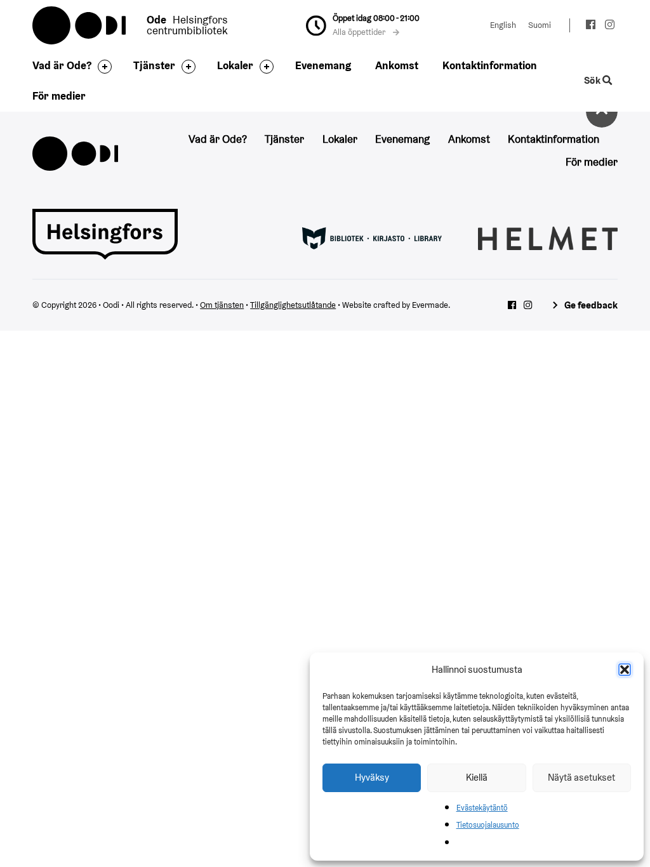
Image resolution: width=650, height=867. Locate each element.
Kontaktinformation (489, 65)
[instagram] (610, 26)
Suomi (539, 25)
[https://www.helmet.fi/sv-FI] (548, 237)
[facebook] (591, 26)
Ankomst (396, 65)
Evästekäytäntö (482, 807)
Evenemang (323, 65)
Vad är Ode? (61, 65)
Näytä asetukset (581, 777)
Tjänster (154, 65)
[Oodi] (74, 152)
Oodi (80, 25)
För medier (59, 96)
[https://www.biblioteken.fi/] (372, 237)
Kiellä (477, 777)
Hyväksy (372, 777)
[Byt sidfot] (101, 66)
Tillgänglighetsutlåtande (293, 305)
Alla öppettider (360, 32)
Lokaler (235, 65)
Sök (593, 80)
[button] (624, 669)
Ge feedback (590, 305)
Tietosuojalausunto (487, 825)
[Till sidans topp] (602, 112)
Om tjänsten (222, 305)
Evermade (430, 305)
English (503, 25)
